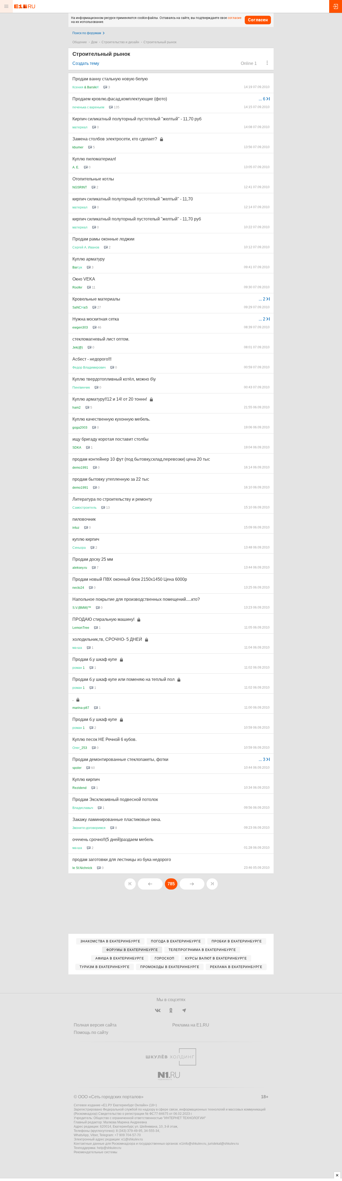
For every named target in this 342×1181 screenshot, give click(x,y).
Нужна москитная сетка (95, 319)
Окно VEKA (83, 279)
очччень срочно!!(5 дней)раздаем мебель (112, 839)
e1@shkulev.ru (132, 1139)
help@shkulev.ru (109, 1148)
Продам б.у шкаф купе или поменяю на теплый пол (123, 679)
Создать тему (85, 63)
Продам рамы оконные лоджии (103, 239)
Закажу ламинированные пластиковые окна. (116, 819)
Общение (79, 42)
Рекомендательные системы (95, 1152)
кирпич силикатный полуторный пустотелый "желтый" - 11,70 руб (136, 219)
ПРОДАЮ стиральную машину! (103, 619)
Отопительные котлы (93, 179)
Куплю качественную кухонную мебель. (111, 419)
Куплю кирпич (86, 779)
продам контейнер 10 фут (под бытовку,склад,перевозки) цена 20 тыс (141, 459)
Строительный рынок (159, 42)
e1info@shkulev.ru (192, 1144)
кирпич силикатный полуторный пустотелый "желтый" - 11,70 (132, 199)
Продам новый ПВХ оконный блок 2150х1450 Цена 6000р (129, 579)
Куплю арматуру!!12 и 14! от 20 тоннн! (109, 399)
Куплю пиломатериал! (94, 159)
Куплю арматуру (88, 259)
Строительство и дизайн (120, 42)
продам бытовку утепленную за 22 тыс (110, 479)
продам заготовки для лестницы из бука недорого (121, 859)
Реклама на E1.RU (190, 1025)
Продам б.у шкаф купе (94, 659)
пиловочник (84, 519)
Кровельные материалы (96, 299)
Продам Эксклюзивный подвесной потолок (115, 799)
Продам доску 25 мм (92, 559)
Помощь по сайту (91, 1032)
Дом (94, 42)
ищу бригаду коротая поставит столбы (110, 439)
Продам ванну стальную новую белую (110, 79)
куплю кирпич (85, 539)
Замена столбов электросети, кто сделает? (114, 139)
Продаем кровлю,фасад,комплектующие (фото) (119, 99)
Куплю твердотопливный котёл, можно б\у (114, 379)
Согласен (258, 19)
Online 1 (249, 63)
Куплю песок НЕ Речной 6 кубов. (104, 739)
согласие (234, 18)
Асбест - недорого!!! (91, 359)
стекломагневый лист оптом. (100, 339)
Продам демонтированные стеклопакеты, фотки (120, 759)
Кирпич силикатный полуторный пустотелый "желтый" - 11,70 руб (136, 119)
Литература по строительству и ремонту (112, 499)
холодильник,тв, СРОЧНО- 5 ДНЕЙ (107, 639)
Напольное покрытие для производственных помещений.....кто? (136, 599)
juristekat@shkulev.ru (223, 1144)
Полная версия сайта (95, 1025)
